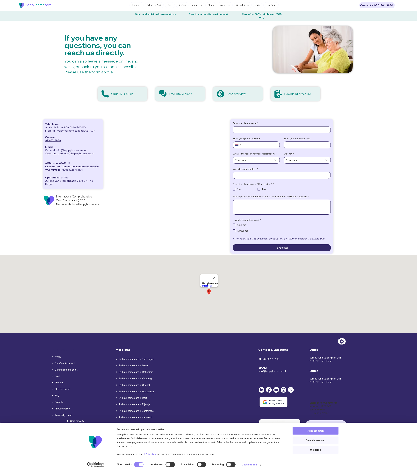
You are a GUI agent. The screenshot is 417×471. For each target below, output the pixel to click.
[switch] (170, 464)
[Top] (342, 341)
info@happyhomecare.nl (272, 371)
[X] (291, 390)
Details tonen (249, 464)
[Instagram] (283, 390)
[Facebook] (269, 390)
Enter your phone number (247, 138)
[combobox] (256, 160)
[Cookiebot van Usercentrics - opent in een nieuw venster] (95, 464)
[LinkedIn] (261, 390)
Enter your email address (297, 138)
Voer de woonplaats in (245, 169)
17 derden (150, 454)
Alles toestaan (316, 430)
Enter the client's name (245, 123)
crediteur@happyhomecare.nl (76, 153)
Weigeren (315, 449)
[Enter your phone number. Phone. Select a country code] (238, 145)
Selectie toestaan (315, 440)
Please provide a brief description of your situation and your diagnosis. (271, 196)
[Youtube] (276, 390)
